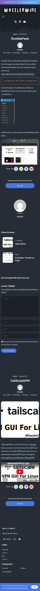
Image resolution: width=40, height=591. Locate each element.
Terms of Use (24, 588)
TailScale (32, 444)
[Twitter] (15, 21)
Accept (35, 587)
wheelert (20, 49)
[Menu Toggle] (20, 575)
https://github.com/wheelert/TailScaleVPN (18, 458)
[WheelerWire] (20, 10)
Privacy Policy (13, 588)
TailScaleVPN (20, 244)
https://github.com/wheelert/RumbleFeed (17, 74)
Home (15, 34)
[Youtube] (24, 21)
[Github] (20, 21)
